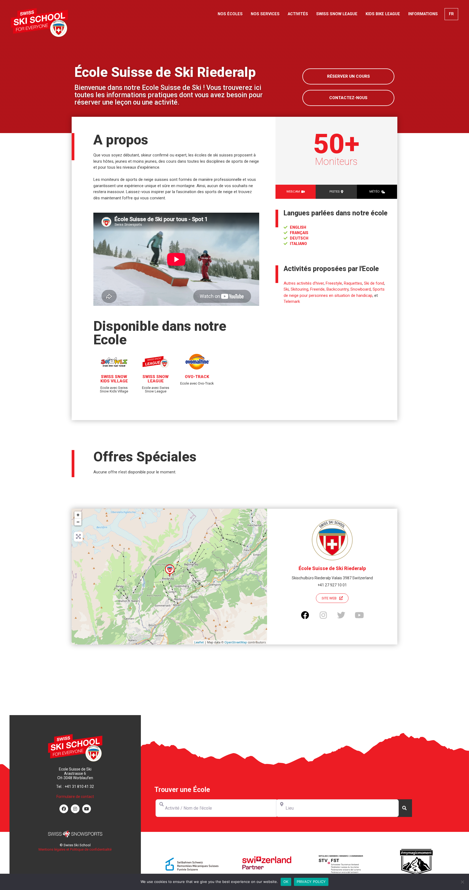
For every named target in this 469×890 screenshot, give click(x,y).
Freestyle (334, 283)
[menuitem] (451, 14)
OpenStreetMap (235, 642)
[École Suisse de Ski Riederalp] (170, 570)
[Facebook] (63, 808)
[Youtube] (86, 808)
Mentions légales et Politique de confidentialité (75, 849)
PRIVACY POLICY (311, 881)
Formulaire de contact (75, 796)
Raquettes (353, 283)
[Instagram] (75, 808)
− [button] (78, 522)
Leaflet (199, 642)
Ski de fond (374, 283)
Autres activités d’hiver (304, 283)
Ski (286, 289)
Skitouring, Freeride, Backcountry (319, 289)
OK (286, 881)
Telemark (292, 301)
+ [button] (78, 515)
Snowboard (360, 289)
